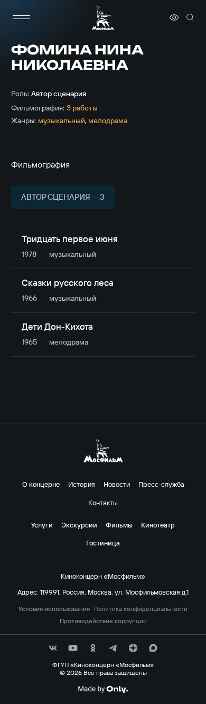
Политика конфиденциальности (141, 609)
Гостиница (103, 543)
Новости (117, 484)
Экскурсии (79, 525)
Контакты (103, 502)
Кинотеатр (158, 525)
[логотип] (103, 17)
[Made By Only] (103, 689)
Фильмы (119, 525)
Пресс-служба (161, 484)
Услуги (42, 525)
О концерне (41, 484)
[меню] (21, 17)
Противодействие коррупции (103, 621)
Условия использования (54, 609)
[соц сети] (53, 648)
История (81, 484)
